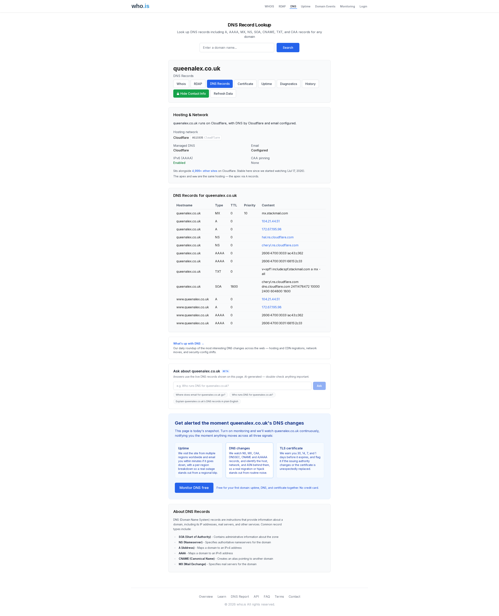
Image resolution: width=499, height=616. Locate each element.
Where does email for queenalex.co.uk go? (200, 394)
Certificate (245, 84)
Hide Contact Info (193, 93)
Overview (206, 596)
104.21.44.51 (271, 221)
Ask (319, 385)
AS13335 (206, 137)
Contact (294, 596)
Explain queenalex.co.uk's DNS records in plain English (207, 401)
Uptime (306, 6)
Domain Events (325, 6)
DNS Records (220, 84)
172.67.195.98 (271, 229)
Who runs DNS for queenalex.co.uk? (252, 394)
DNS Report (240, 596)
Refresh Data (223, 93)
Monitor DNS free (194, 488)
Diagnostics (288, 84)
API (256, 596)
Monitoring (347, 6)
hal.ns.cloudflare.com (278, 237)
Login (363, 6)
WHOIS (269, 6)
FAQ (267, 596)
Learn (222, 596)
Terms (279, 596)
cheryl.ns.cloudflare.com (280, 245)
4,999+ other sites (204, 170)
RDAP (282, 6)
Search (288, 47)
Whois (181, 84)
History (310, 84)
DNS (293, 6)
